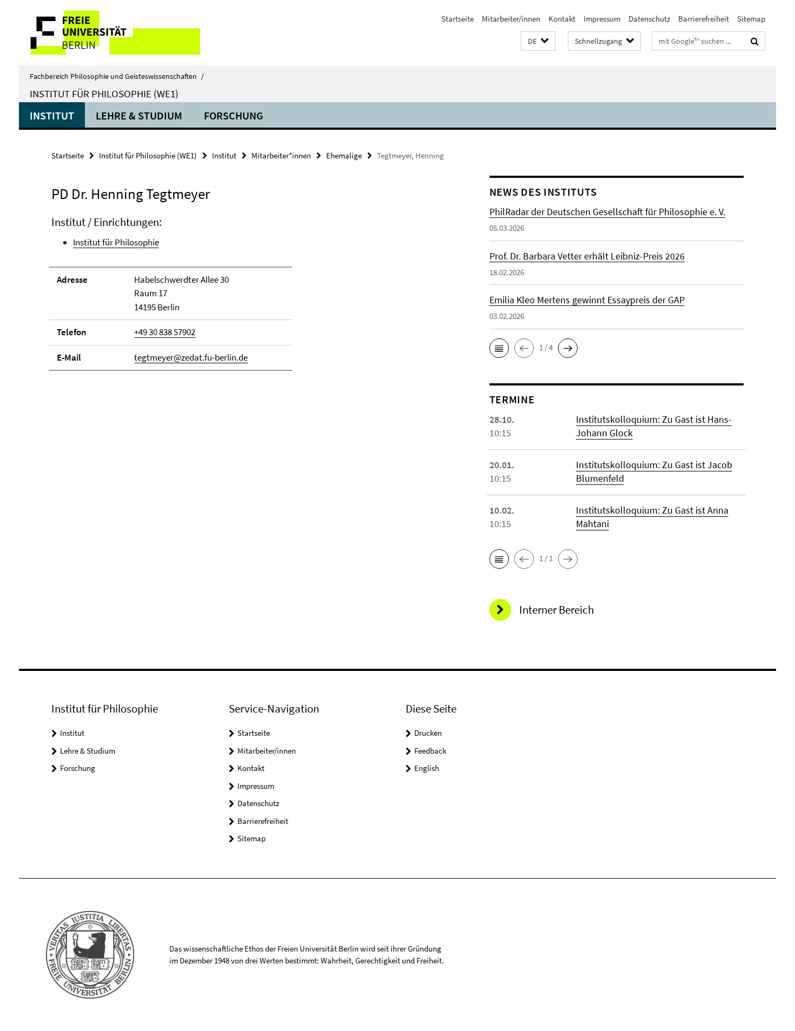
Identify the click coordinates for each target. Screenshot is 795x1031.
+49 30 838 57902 (164, 332)
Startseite (457, 19)
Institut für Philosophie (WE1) (104, 93)
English (426, 768)
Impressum (602, 19)
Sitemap (751, 19)
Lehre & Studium (139, 115)
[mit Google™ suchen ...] (755, 41)
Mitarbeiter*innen (281, 155)
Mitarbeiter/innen (511, 19)
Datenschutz (649, 19)
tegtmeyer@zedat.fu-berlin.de (191, 357)
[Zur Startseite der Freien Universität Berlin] (109, 33)
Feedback (430, 751)
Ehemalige (344, 155)
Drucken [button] (428, 733)
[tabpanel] (249, 298)
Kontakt (561, 19)
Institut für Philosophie (116, 242)
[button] (538, 41)
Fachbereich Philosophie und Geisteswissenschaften (117, 76)
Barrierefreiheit (703, 19)
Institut (52, 115)
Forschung (233, 115)
